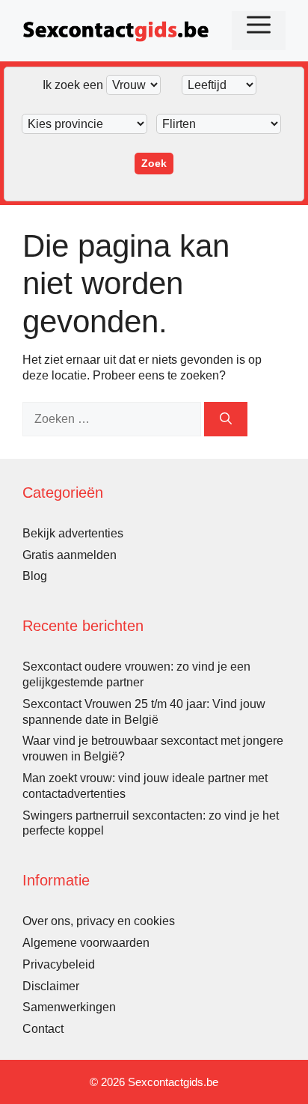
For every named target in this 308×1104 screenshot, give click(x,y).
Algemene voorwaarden (86, 942)
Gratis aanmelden (69, 555)
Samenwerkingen (69, 1007)
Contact (43, 1028)
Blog (34, 576)
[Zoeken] (225, 419)
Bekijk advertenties (72, 533)
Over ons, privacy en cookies (98, 921)
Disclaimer (50, 986)
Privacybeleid (58, 964)
